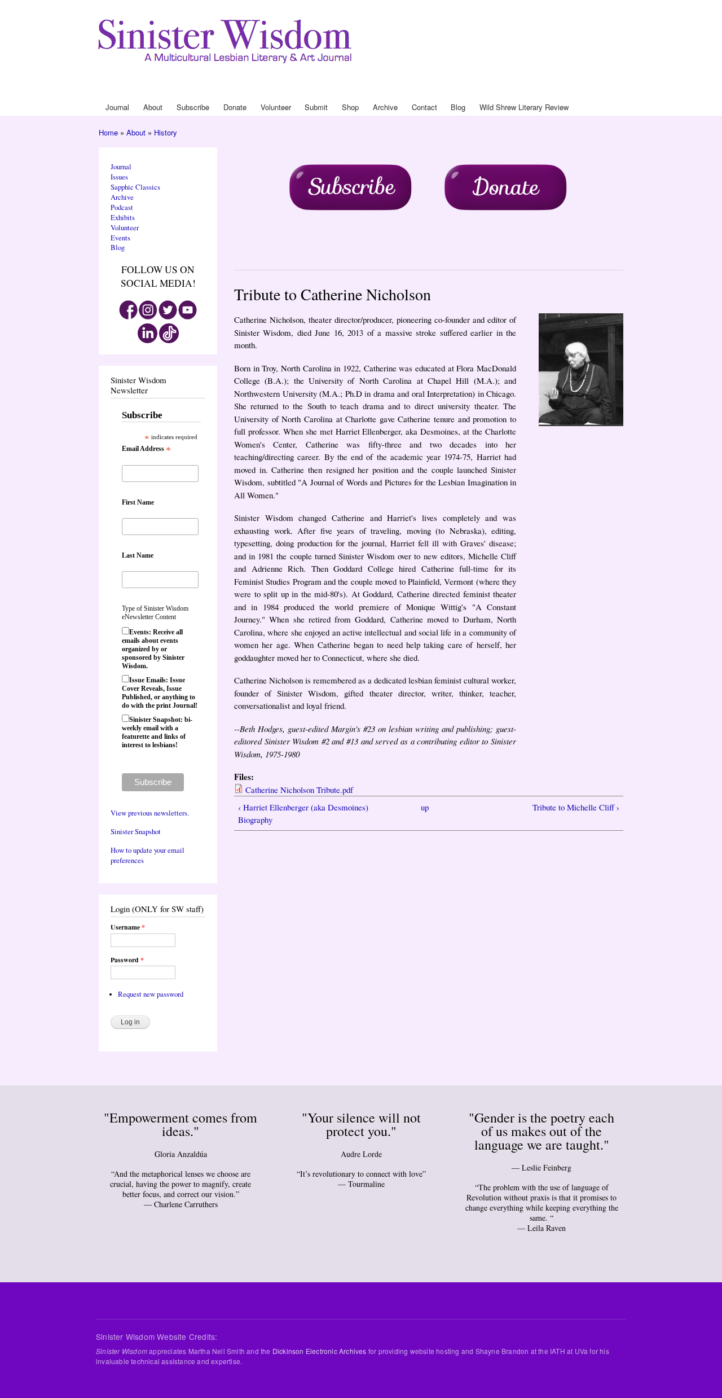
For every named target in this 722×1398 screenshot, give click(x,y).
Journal (327, 89)
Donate (399, 89)
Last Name (137, 555)
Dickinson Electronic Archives (319, 1351)
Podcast (122, 207)
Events (120, 238)
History (165, 132)
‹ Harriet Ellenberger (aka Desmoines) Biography (303, 813)
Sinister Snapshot (136, 831)
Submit (450, 89)
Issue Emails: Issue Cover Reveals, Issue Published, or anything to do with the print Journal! (159, 692)
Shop (469, 89)
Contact (513, 89)
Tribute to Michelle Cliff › (575, 807)
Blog (532, 89)
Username (128, 927)
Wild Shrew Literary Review (581, 89)
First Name (138, 502)
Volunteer (425, 89)
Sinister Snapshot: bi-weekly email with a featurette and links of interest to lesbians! (157, 732)
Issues (119, 177)
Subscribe (372, 89)
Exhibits (123, 217)
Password (127, 960)
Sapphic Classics (135, 187)
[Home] (226, 38)
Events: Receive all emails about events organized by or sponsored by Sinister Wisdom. (153, 649)
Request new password (150, 994)
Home (108, 132)
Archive (489, 89)
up (425, 807)
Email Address (146, 449)
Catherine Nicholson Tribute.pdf (299, 789)
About (348, 89)
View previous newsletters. (150, 813)
